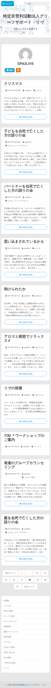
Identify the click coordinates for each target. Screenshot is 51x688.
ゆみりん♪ (39, 347)
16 (14, 580)
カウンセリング (10, 621)
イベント (37, 446)
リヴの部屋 (13, 387)
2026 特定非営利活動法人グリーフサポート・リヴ (25, 684)
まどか (38, 90)
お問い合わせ (9, 652)
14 (45, 573)
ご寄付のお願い (10, 662)
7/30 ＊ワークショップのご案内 (24, 437)
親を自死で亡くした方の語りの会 (24, 519)
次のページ (29, 586)
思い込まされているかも (24, 241)
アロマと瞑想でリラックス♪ (24, 338)
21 (17, 587)
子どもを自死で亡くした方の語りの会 (24, 132)
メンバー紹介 (9, 616)
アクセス (7, 641)
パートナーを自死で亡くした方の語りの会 (24, 188)
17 (22, 580)
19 (37, 580)
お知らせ (38, 295)
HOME (6, 600)
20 (45, 580)
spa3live (28, 90)
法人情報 (7, 657)
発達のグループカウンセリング (24, 464)
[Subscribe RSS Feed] (18, 70)
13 (37, 573)
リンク (6, 667)
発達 (33, 477)
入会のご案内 (9, 647)
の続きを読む (25, 117)
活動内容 (7, 626)
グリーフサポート (22, 145)
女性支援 (7, 636)
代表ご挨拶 (8, 610)
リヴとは (7, 605)
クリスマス (13, 83)
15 (6, 580)
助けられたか (15, 288)
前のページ (10, 572)
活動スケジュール (11, 631)
